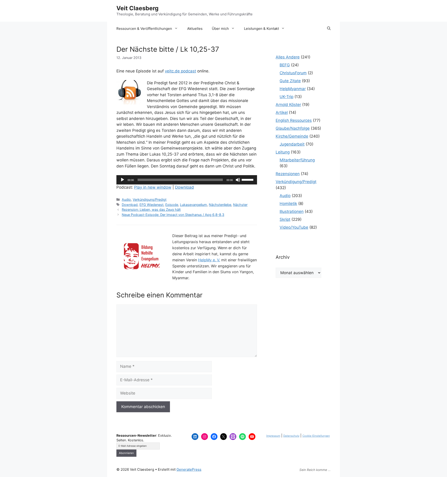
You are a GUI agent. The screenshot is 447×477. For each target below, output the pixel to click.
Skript (285, 219)
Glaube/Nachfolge (293, 128)
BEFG (285, 65)
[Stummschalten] (238, 179)
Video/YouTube (294, 227)
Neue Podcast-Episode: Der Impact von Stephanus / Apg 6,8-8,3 (173, 215)
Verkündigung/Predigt (149, 199)
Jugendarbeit (292, 144)
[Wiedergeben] (122, 179)
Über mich (220, 28)
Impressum (273, 435)
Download (184, 187)
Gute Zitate (290, 80)
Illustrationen (292, 211)
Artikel (282, 112)
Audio (126, 199)
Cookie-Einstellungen (316, 435)
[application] (186, 179)
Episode (171, 205)
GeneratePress (188, 469)
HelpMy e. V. (209, 260)
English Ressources (294, 120)
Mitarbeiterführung (297, 160)
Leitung (283, 152)
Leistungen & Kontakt (261, 28)
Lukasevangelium (193, 205)
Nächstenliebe (220, 205)
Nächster (240, 205)
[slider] (248, 179)
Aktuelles (195, 28)
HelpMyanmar (293, 88)
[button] (328, 29)
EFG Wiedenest (151, 205)
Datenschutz (291, 435)
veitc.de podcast (180, 71)
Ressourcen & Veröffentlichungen (144, 28)
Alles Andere (288, 57)
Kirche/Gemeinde (292, 136)
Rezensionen (288, 173)
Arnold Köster (288, 104)
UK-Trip (286, 96)
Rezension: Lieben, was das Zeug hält (151, 209)
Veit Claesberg (137, 8)
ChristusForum (293, 73)
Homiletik (288, 203)
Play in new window (152, 187)
